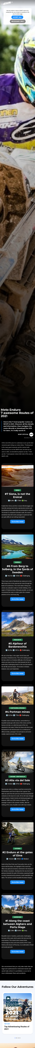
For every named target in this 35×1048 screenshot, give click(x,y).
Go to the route (17, 522)
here (21, 14)
